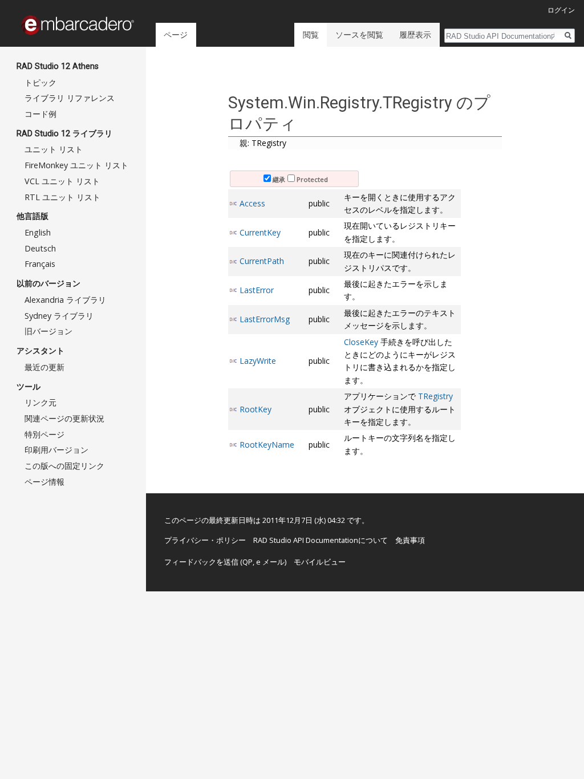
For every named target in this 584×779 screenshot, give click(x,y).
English (38, 232)
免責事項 (410, 540)
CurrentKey (260, 232)
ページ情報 (44, 481)
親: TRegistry (263, 142)
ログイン (561, 10)
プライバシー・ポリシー (205, 540)
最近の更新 (44, 367)
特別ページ (44, 434)
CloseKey (361, 341)
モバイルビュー (320, 562)
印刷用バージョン (56, 449)
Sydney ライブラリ (59, 315)
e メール (270, 562)
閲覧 (311, 34)
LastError (257, 290)
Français (40, 263)
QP (247, 562)
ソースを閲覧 (359, 34)
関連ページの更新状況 (64, 418)
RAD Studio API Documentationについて (320, 540)
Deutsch (40, 248)
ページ (176, 34)
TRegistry (435, 396)
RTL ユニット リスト (62, 197)
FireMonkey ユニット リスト (76, 165)
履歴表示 (415, 34)
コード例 (40, 113)
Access (252, 203)
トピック (40, 82)
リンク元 (40, 402)
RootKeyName (267, 444)
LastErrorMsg (265, 319)
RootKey (255, 409)
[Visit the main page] (78, 25)
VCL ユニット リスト (62, 181)
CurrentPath (262, 260)
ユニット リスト (54, 149)
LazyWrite (258, 360)
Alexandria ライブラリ (65, 299)
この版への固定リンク (64, 465)
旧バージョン (48, 331)
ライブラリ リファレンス (70, 97)
